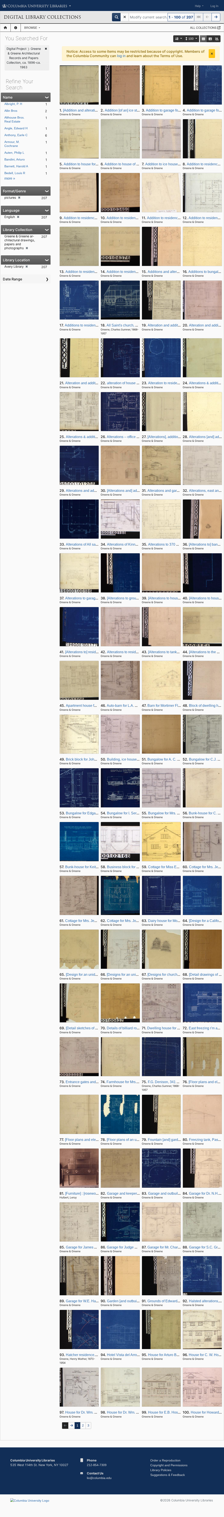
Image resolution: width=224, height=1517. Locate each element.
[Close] (212, 53)
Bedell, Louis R (14, 173)
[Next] (216, 17)
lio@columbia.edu (99, 1478)
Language (11, 210)
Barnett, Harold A (16, 166)
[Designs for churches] (164, 974)
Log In (214, 6)
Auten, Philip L (14, 152)
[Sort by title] (178, 38)
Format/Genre (14, 191)
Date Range (12, 279)
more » (9, 178)
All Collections (203, 27)
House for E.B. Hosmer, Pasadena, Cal (178, 1412)
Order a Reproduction (165, 1460)
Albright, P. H (13, 104)
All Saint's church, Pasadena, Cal (132, 325)
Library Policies (160, 1470)
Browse (31, 27)
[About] (16, 28)
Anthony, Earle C (16, 135)
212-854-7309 (97, 1465)
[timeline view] (217, 38)
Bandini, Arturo (14, 159)
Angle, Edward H (16, 128)
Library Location (16, 260)
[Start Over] (125, 17)
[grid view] (203, 38)
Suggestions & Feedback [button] (167, 1475)
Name (7, 97)
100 (190, 38)
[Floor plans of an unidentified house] (135, 1140)
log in (121, 56)
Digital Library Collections (42, 17)
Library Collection (17, 229)
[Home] (5, 28)
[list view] (210, 38)
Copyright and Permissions (168, 1465)
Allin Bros (10, 110)
